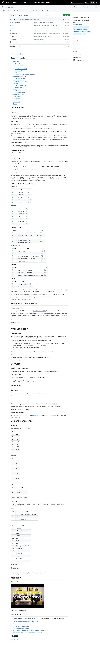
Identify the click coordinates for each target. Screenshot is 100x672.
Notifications (77, 6)
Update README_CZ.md (39, 42)
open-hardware (77, 31)
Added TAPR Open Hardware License (42, 36)
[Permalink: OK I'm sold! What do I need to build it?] (10, 184)
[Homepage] (3, 2)
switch (80, 33)
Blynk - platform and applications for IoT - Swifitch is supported (29, 630)
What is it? (18, 63)
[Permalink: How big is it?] (10, 159)
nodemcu (85, 29)
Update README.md (38, 39)
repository (51, 351)
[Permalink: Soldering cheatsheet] (10, 421)
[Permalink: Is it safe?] (10, 173)
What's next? (16, 102)
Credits (15, 100)
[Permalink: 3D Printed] (10, 390)
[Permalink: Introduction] (10, 108)
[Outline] (68, 46)
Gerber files (14, 28)
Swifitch (55, 404)
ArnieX (6, 7)
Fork (86, 6)
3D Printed (18, 90)
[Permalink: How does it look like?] (10, 150)
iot (74, 29)
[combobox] (53, 15)
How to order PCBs (20, 78)
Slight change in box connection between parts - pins (46, 25)
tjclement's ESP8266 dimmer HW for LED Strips (25, 621)
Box (12, 25)
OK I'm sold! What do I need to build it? (25, 74)
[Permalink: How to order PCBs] (10, 308)
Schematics (14, 33)
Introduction (16, 61)
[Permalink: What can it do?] (10, 122)
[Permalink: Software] (10, 364)
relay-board (88, 31)
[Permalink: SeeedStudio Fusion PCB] (10, 303)
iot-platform (79, 29)
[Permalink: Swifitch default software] (10, 368)
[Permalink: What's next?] (10, 614)
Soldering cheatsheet (18, 94)
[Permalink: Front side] (10, 501)
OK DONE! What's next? (21, 81)
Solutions (15, 2)
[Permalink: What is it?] (10, 112)
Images (13, 30)
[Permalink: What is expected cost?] (10, 142)
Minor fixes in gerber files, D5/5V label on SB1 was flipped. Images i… (49, 28)
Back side (17, 96)
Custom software (19, 87)
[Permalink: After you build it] (10, 329)
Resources (23, 2)
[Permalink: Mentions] (10, 578)
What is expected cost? (21, 67)
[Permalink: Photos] (10, 636)
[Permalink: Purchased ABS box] (10, 413)
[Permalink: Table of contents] (10, 58)
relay (83, 31)
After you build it (17, 80)
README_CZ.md (15, 42)
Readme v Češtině (19, 54)
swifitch (11, 7)
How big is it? (18, 70)
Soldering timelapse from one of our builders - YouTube (27, 632)
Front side (17, 98)
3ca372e (54, 19)
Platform (8, 2)
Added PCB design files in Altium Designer (43, 22)
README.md (14, 39)
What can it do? (19, 65)
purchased (35, 415)
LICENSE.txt (14, 36)
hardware (86, 27)
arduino (75, 27)
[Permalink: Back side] (10, 425)
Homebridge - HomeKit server (21, 626)
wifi (84, 33)
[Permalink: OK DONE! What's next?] (10, 333)
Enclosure (15, 89)
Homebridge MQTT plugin (22, 628)
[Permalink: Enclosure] (10, 386)
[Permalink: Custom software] (10, 374)
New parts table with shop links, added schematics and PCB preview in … (50, 33)
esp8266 (80, 27)
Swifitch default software (21, 85)
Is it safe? (17, 72)
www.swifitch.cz (78, 24)
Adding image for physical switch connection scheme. (27, 19)
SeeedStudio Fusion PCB (19, 76)
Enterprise (41, 2)
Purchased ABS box (20, 92)
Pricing (48, 2)
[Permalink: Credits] (10, 568)
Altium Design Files (16, 22)
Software (15, 83)
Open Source (32, 2)
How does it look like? (21, 69)
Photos (15, 103)
